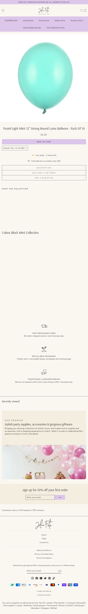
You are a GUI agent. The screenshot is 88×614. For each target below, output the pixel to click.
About (44, 535)
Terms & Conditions (44, 558)
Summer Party (77, 20)
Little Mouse (28, 20)
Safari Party (60, 20)
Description (44, 168)
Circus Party (44, 20)
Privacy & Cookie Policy (44, 554)
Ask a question (44, 178)
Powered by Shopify (44, 595)
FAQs (44, 539)
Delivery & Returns (44, 550)
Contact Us (44, 542)
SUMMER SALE (11, 20)
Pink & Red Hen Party (56, 28)
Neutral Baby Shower (32, 28)
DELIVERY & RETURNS (44, 173)
